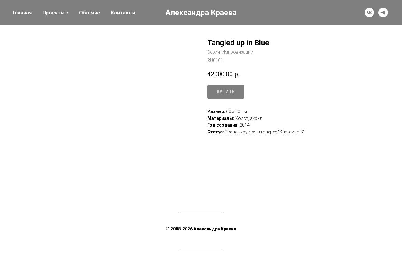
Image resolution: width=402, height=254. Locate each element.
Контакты (123, 13)
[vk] (369, 12)
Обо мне (89, 13)
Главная (22, 13)
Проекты (53, 13)
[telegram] (383, 12)
